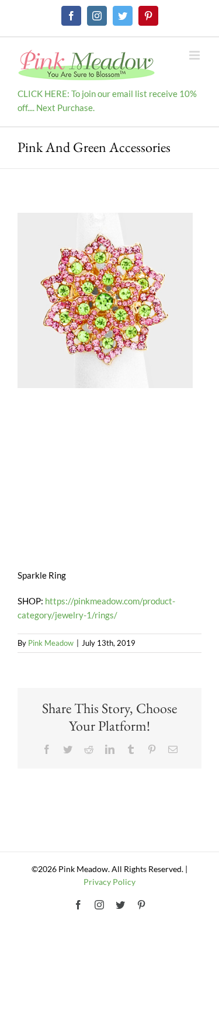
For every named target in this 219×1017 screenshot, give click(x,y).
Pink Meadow (51, 643)
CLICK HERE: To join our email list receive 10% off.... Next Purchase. (107, 100)
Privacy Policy (109, 882)
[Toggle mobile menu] (195, 55)
